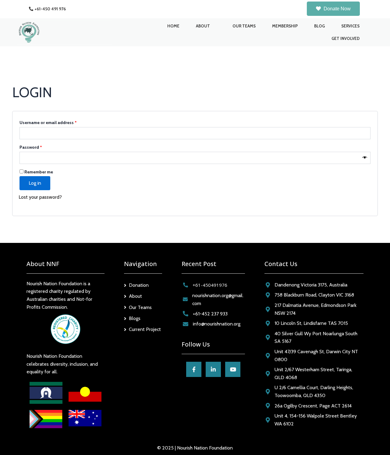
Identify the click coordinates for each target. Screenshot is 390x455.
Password (40, 146)
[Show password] (364, 158)
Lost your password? (40, 197)
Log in (35, 183)
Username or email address (57, 121)
